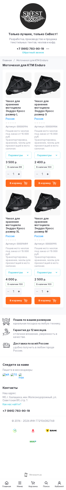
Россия (10, 118)
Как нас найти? (12, 404)
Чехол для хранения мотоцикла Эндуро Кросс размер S (44, 108)
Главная (7, 60)
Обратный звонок (33, 52)
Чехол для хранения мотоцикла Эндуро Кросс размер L (15, 108)
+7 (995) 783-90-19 (30, 48)
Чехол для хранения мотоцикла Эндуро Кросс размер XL (15, 225)
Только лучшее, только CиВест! (33, 34)
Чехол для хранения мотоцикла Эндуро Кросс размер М (44, 225)
